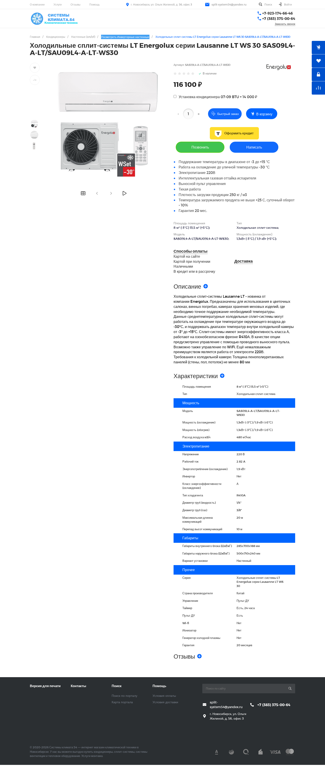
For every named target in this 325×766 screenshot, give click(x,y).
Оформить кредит (239, 133)
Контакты (78, 686)
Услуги (58, 4)
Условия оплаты (164, 695)
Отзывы (75, 4)
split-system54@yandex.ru (229, 4)
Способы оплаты (190, 251)
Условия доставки (165, 702)
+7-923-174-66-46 (277, 13)
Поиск (117, 686)
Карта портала (122, 702)
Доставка (243, 261)
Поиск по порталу (124, 695)
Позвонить (200, 147)
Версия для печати (45, 686)
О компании (37, 4)
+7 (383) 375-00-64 (278, 18)
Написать (254, 147)
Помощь (94, 4)
